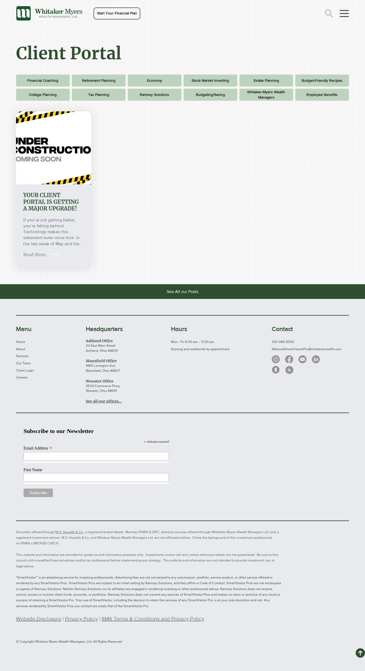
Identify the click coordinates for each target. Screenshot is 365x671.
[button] (117, 13)
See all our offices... (104, 401)
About (20, 349)
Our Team (23, 363)
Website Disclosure (38, 619)
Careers (22, 377)
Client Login (25, 370)
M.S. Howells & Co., (69, 532)
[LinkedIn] (316, 359)
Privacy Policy (81, 619)
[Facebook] (289, 359)
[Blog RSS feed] (289, 370)
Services (22, 356)
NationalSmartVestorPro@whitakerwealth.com (306, 349)
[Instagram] (276, 359)
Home (20, 342)
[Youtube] (302, 359)
